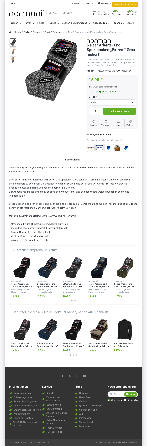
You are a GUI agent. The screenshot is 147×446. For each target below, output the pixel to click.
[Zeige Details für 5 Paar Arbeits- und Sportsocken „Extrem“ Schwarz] (22, 267)
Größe (92, 97)
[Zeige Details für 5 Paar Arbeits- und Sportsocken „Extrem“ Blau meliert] (47, 267)
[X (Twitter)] (70, 376)
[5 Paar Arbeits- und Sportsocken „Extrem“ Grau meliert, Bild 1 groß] (13, 42)
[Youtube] (85, 376)
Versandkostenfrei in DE (125, 4)
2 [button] (75, 301)
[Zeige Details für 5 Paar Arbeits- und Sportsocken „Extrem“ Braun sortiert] (99, 329)
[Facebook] (62, 376)
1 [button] (72, 301)
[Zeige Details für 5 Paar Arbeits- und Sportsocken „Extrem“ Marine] (99, 267)
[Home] (10, 32)
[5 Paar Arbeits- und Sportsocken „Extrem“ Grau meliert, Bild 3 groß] (13, 60)
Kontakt (76, 3)
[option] (50, 69)
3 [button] (76, 355)
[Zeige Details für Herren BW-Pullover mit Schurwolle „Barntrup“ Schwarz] (124, 329)
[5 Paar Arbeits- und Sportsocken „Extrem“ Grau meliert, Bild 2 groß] (13, 51)
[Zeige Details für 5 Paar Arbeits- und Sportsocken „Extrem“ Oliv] (124, 267)
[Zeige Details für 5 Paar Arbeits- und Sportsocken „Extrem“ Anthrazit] (73, 267)
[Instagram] (77, 376)
